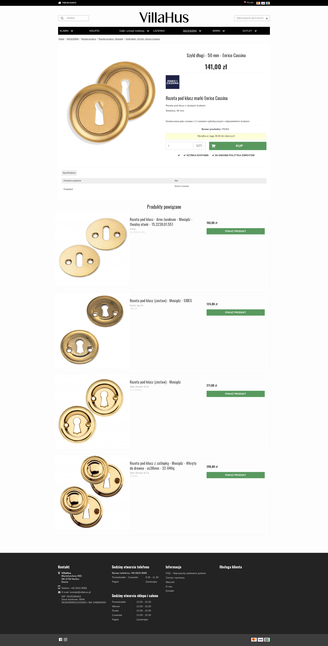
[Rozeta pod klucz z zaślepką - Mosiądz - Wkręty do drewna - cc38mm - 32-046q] (92, 492)
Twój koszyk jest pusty (250, 18)
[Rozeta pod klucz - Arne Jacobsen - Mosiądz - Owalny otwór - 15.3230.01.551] (92, 248)
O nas (169, 586)
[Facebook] (60, 639)
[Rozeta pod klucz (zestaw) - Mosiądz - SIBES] (92, 329)
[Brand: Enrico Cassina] (174, 83)
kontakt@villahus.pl (80, 592)
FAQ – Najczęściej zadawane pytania (186, 573)
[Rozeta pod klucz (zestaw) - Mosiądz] (92, 411)
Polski (250, 3)
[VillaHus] (164, 17)
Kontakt (170, 590)
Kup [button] (239, 146)
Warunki (170, 582)
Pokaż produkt (235, 231)
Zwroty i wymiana (175, 577)
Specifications (69, 173)
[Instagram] (65, 639)
